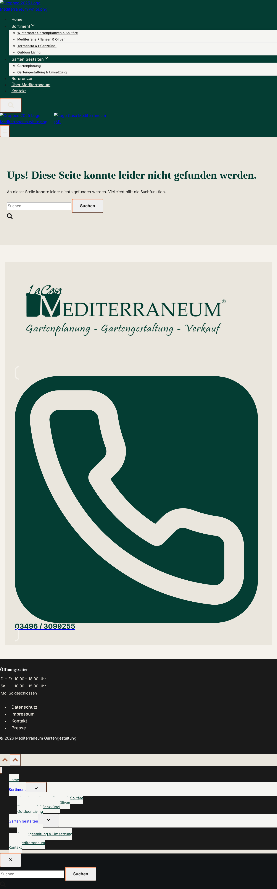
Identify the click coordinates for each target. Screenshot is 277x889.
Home (17, 19)
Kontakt (18, 91)
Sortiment (17, 789)
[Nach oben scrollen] (5, 760)
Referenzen (22, 78)
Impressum (23, 714)
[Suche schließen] (10, 860)
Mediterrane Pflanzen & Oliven (41, 39)
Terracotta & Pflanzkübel (36, 46)
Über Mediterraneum (30, 85)
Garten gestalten (23, 821)
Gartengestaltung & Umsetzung (42, 72)
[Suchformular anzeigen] (11, 105)
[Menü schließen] (1, 770)
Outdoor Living (28, 52)
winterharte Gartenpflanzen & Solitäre (47, 33)
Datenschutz (24, 707)
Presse (18, 727)
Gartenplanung (29, 66)
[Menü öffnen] (5, 131)
